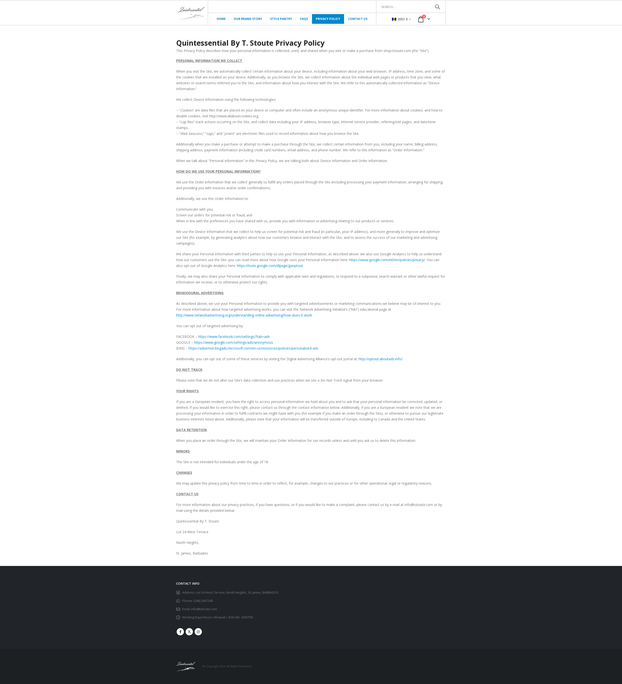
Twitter (189, 631)
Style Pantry (281, 19)
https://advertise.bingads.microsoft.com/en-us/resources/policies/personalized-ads (253, 348)
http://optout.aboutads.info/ (380, 359)
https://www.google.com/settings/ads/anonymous (233, 342)
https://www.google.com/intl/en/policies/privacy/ (387, 259)
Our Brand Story (248, 19)
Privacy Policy (328, 19)
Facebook (180, 631)
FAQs (304, 19)
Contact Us (357, 19)
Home (221, 19)
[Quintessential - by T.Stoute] (192, 13)
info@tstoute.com (204, 609)
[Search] (437, 7)
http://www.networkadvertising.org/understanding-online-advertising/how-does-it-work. (244, 315)
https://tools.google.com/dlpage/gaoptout (270, 265)
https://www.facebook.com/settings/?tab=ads (234, 336)
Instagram (198, 631)
